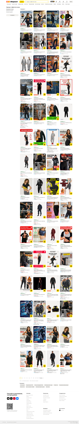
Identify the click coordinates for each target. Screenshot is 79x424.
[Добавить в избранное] (31, 11)
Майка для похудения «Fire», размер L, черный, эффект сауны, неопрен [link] (66, 370)
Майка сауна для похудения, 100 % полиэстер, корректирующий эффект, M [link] (26, 346)
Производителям (61, 397)
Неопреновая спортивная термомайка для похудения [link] (26, 370)
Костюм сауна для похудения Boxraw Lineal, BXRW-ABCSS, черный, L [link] (52, 370)
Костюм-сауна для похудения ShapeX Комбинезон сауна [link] (26, 221)
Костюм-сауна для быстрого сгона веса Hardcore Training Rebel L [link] (39, 370)
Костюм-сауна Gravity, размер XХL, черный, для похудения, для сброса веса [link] (52, 270)
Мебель (27, 396)
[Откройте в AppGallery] (14, 399)
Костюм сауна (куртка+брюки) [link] (38, 148)
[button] (23, 9)
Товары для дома (28, 403)
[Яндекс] (77, 422)
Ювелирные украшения (30, 418)
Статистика (4, 422)
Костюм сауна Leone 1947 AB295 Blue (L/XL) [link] (39, 221)
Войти (71, 1)
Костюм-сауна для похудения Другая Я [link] (65, 52)
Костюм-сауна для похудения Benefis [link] (52, 221)
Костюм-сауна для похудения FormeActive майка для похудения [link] (65, 149)
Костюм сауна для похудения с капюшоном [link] (25, 270)
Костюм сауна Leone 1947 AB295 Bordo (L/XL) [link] (52, 246)
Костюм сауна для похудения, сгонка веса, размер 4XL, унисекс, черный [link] (39, 346)
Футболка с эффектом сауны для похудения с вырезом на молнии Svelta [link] (66, 246)
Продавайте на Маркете (46, 411)
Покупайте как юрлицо (46, 397)
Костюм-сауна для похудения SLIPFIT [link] (39, 74)
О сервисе (44, 399)
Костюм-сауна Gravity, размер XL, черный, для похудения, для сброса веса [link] (65, 75)
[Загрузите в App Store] (8, 399)
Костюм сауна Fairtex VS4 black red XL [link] (39, 294)
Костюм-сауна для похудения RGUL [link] (25, 294)
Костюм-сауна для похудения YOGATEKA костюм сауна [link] (24, 75)
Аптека (27, 404)
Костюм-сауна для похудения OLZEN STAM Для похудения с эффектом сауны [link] (52, 198)
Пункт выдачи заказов (62, 399)
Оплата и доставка (46, 396)
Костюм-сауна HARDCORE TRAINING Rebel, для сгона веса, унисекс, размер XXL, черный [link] (52, 295)
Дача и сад (28, 408)
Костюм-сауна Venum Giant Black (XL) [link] (39, 197)
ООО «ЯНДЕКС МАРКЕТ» (74, 421)
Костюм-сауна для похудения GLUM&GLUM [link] (24, 198)
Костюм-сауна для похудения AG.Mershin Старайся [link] (64, 173)
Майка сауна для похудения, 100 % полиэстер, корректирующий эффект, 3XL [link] (52, 346)
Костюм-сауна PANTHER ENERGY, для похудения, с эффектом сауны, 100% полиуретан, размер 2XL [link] (66, 295)
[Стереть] (47, 2)
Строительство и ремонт (30, 415)
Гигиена (27, 399)
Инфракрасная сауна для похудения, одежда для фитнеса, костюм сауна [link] (65, 270)
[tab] (8, 4)
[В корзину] (31, 26)
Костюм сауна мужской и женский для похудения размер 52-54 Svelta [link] (26, 246)
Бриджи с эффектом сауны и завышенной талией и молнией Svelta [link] (39, 270)
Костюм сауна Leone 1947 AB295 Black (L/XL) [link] (26, 173)
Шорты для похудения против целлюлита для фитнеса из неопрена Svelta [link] (65, 198)
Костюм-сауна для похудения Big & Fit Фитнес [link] (52, 173)
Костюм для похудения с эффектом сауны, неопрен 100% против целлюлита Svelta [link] (25, 149)
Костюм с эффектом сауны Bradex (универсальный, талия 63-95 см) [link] (52, 148)
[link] (22, 385)
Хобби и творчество (29, 407)
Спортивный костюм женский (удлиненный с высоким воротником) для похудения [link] (39, 99)
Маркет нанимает (62, 400)
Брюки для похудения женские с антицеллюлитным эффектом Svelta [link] (65, 99)
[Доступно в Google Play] (11, 399)
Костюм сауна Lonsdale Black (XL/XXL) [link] (66, 122)
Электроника (28, 400)
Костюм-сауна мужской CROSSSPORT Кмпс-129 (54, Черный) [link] (26, 123)
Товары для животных (29, 414)
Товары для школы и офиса (30, 411)
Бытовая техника (28, 397)
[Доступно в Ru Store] (17, 399)
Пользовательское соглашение (11, 422)
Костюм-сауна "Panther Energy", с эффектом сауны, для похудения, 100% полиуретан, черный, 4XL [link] (39, 320)
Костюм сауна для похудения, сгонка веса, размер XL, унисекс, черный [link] (25, 320)
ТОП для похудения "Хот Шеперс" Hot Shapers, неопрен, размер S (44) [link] (52, 320)
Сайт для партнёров (46, 414)
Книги (27, 410)
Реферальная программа (63, 396)
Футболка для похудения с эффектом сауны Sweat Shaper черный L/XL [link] (26, 99)
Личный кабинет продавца (47, 410)
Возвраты (44, 400)
